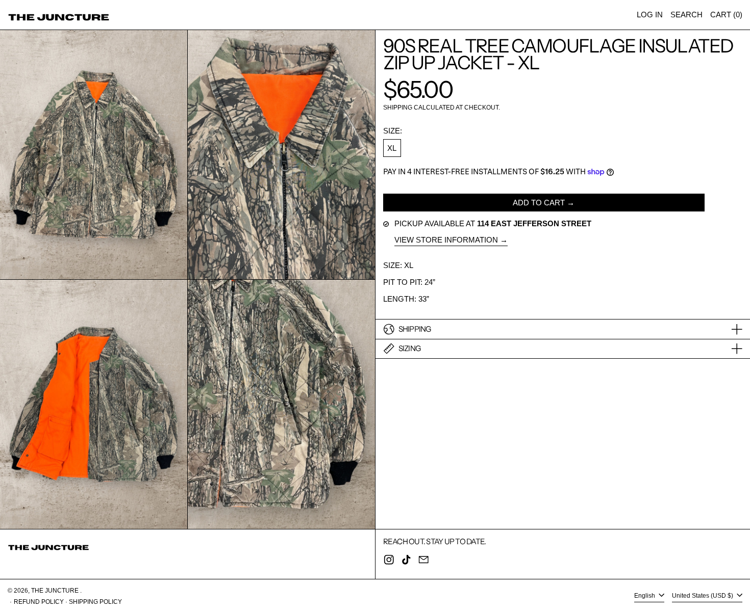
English (645, 596)
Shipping (397, 107)
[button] (686, 15)
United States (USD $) (703, 596)
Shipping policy (95, 601)
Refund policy (39, 601)
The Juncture (55, 590)
